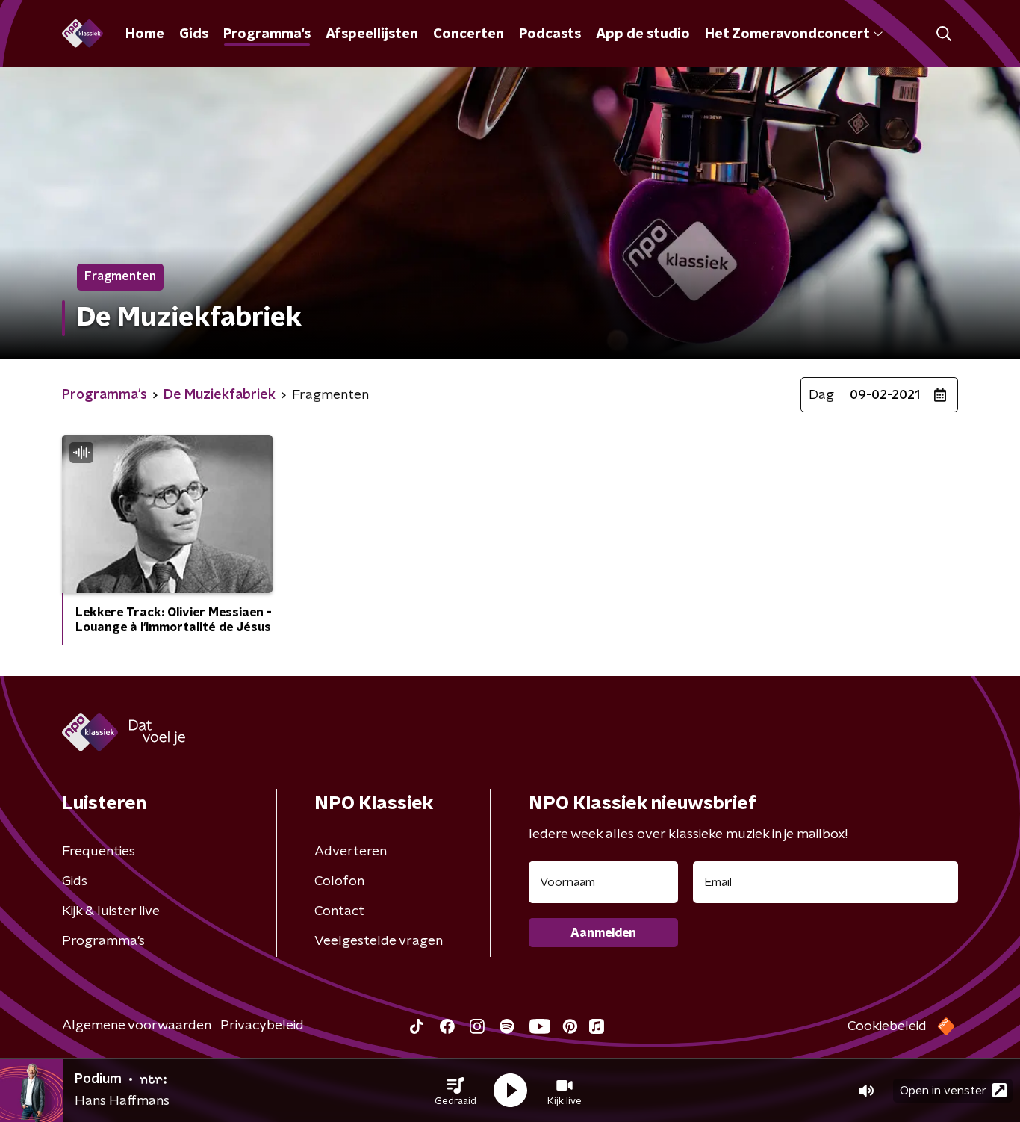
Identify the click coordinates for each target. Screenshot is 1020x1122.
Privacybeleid (262, 1025)
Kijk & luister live (111, 911)
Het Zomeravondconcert (787, 34)
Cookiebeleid (887, 1026)
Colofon (339, 881)
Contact (339, 911)
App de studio (643, 34)
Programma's (267, 34)
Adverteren (350, 851)
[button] (455, 1091)
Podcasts (550, 34)
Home (144, 34)
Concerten (468, 34)
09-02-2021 (885, 395)
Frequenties (98, 851)
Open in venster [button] (943, 1091)
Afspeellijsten (372, 34)
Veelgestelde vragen (378, 941)
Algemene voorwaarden (136, 1025)
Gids (193, 34)
